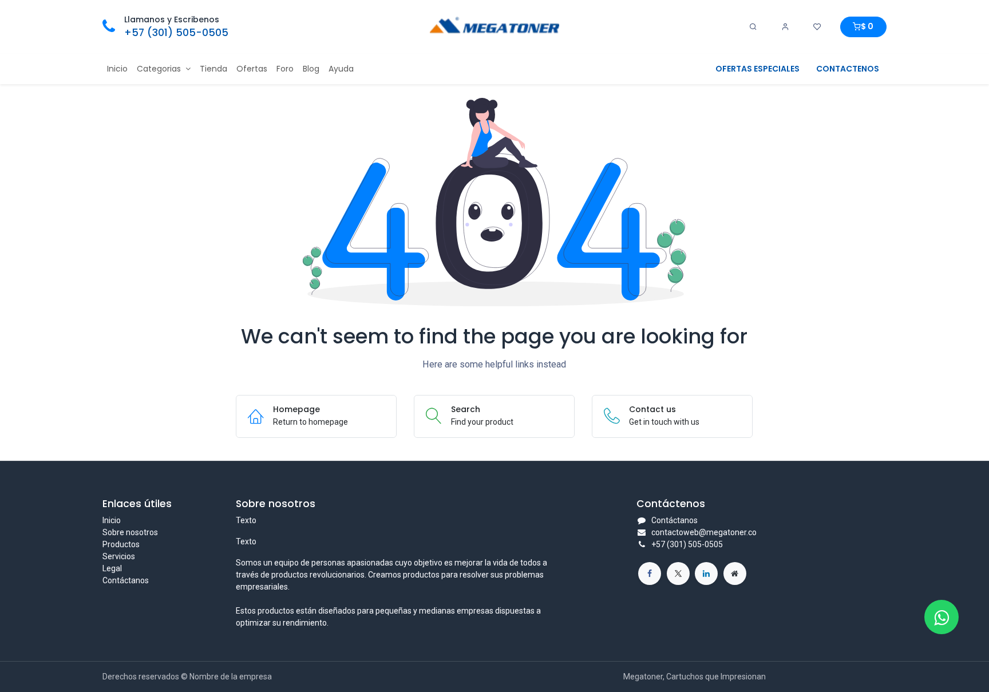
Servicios (118, 556)
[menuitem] (117, 69)
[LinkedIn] (706, 573)
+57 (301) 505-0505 (176, 32)
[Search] (753, 27)
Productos (121, 544)
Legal (112, 568)
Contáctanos (125, 580)
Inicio (111, 520)
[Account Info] (785, 27)
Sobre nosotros (130, 532)
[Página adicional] (734, 573)
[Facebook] (649, 573)
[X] (678, 573)
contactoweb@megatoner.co (704, 532)
